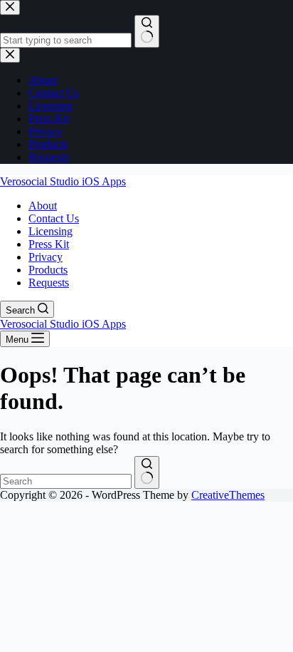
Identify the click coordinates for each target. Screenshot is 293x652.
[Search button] (146, 472)
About (42, 206)
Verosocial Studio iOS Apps (63, 181)
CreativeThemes (228, 495)
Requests (48, 282)
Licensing (50, 231)
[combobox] (66, 481)
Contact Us (53, 218)
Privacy (45, 257)
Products (48, 270)
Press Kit (48, 244)
